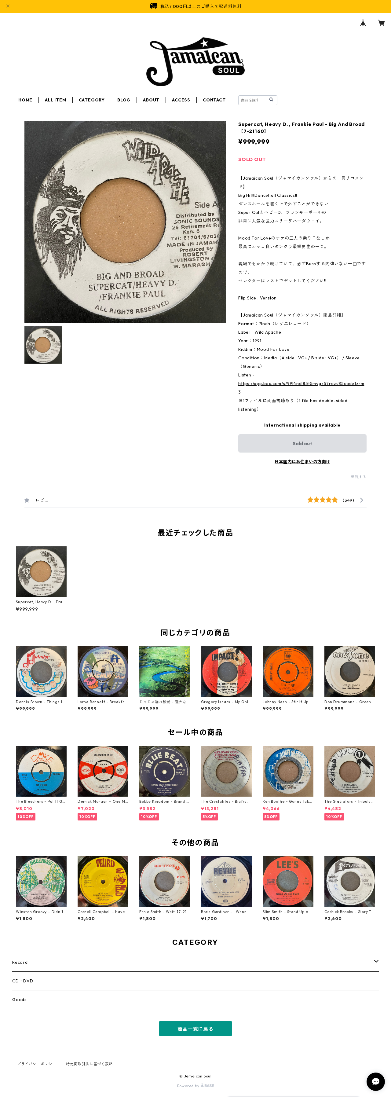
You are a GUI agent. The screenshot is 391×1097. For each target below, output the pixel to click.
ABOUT (151, 100)
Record (20, 962)
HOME (25, 100)
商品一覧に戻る (195, 1029)
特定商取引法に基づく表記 (89, 1064)
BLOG (123, 100)
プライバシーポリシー (36, 1064)
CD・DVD (22, 981)
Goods (19, 999)
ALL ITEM (55, 100)
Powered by (189, 1086)
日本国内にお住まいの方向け (302, 461)
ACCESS (181, 100)
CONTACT (214, 100)
